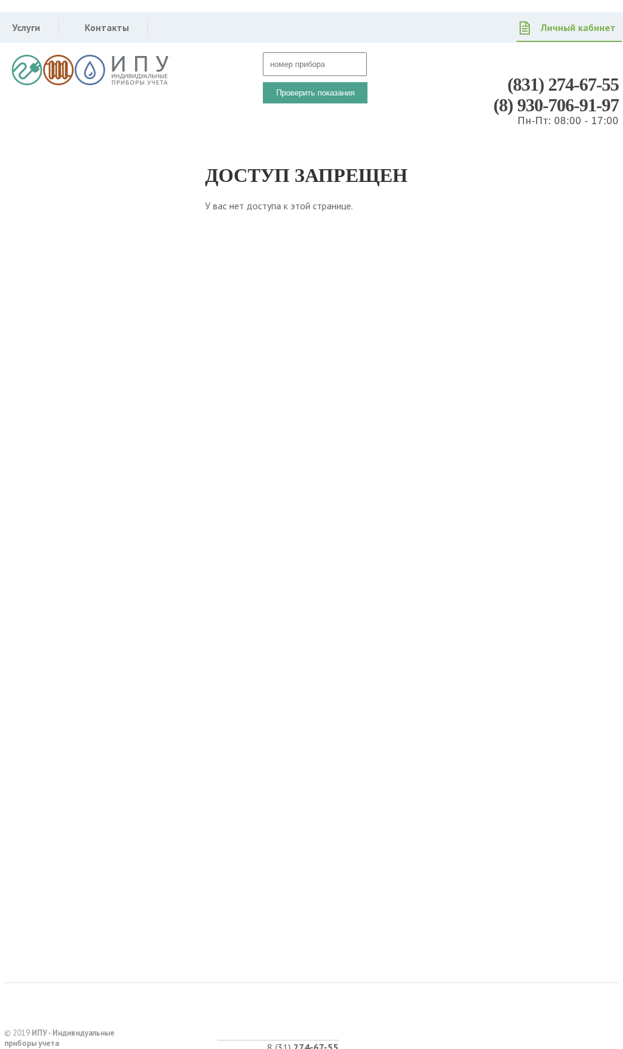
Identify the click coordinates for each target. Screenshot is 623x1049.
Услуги (26, 27)
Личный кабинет (578, 27)
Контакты (107, 27)
